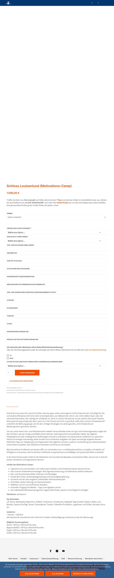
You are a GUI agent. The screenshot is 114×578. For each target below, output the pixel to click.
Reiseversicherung (75, 558)
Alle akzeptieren (32, 574)
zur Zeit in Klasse (15, 261)
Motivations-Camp (31, 392)
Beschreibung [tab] (12, 407)
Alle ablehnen (58, 574)
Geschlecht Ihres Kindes (18, 237)
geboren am (12, 253)
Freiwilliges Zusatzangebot (19, 228)
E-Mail (9, 324)
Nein (11, 358)
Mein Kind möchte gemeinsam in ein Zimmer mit (26, 284)
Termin (9, 213)
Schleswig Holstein (48, 392)
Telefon (11, 316)
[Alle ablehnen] (111, 570)
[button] (90, 3)
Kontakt (23, 558)
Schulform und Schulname (19, 269)
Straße (11, 300)
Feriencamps (18, 390)
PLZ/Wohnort (13, 308)
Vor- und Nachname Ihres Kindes (21, 245)
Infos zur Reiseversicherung (95, 350)
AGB (63, 558)
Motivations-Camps (29, 390)
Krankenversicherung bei (18, 331)
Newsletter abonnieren (93, 558)
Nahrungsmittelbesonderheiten (20, 276)
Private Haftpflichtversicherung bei (22, 339)
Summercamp (59, 392)
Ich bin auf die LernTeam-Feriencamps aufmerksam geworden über (35, 362)
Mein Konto (13, 558)
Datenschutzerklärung (49, 558)
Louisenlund (21, 392)
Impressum (34, 558)
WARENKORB (62, 202)
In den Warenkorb (27, 373)
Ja (10, 355)
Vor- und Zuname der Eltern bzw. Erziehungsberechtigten (32, 292)
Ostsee (39, 392)
